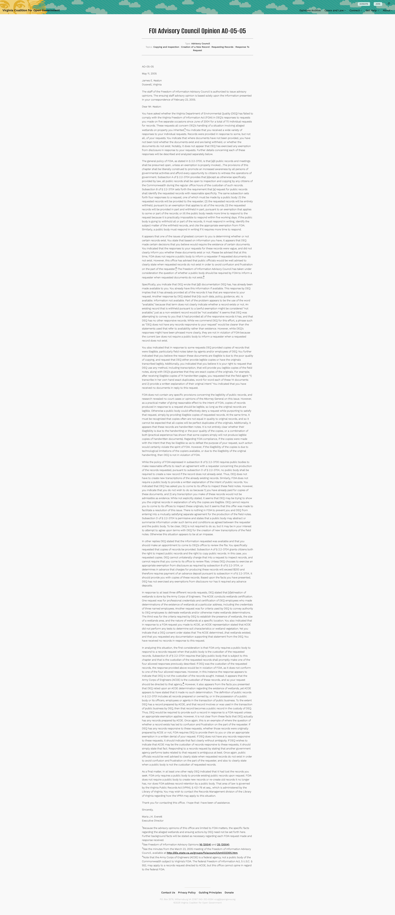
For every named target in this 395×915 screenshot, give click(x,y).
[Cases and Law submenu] (345, 10)
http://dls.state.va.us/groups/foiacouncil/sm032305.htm (202, 852)
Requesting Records (222, 47)
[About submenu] (392, 10)
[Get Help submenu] (378, 10)
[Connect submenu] (361, 10)
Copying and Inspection (166, 47)
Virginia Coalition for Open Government (31, 10)
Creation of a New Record (195, 47)
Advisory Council (200, 43)
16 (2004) (205, 844)
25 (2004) (223, 844)
